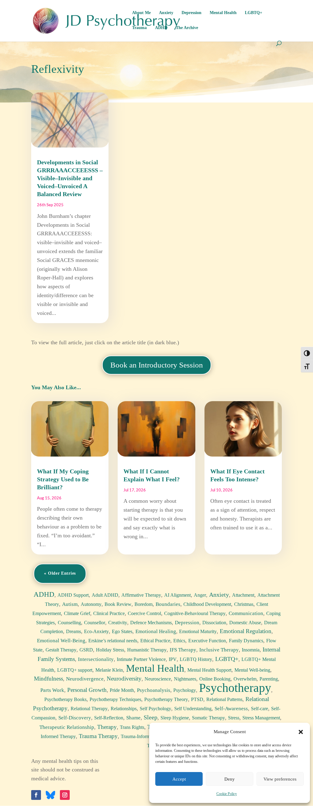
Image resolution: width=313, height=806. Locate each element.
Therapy (107, 727)
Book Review (118, 604)
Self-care (259, 708)
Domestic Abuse (245, 622)
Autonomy (91, 604)
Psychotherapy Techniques (115, 699)
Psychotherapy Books (65, 699)
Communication (246, 613)
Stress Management (261, 717)
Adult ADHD (105, 595)
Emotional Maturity (198, 631)
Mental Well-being (252, 670)
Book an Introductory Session (156, 365)
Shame (133, 718)
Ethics (179, 640)
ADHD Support (73, 595)
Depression (191, 13)
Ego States (122, 631)
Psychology (184, 690)
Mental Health (223, 13)
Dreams (73, 631)
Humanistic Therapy (147, 649)
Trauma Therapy (98, 736)
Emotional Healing (155, 631)
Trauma (139, 28)
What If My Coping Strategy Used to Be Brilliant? (63, 479)
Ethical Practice (155, 640)
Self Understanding (193, 708)
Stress (233, 717)
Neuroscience (158, 678)
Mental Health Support (209, 670)
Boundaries (168, 604)
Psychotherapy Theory (166, 699)
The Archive (187, 28)
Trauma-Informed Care (143, 736)
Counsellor (94, 622)
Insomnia (251, 649)
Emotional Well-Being (61, 641)
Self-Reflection (108, 717)
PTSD (197, 699)
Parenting (269, 678)
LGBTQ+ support (74, 670)
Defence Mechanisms (151, 622)
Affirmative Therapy (141, 595)
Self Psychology (155, 708)
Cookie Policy (226, 794)
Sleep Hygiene (174, 717)
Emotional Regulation (245, 631)
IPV (173, 659)
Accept (179, 779)
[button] (301, 732)
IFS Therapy (183, 650)
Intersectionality (96, 659)
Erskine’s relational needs (112, 640)
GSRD (86, 649)
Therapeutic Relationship (66, 727)
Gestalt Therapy (61, 649)
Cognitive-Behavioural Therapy (195, 613)
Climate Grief (77, 613)
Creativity (117, 622)
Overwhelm (245, 678)
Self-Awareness (231, 708)
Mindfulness (48, 678)
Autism (70, 604)
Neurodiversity (124, 678)
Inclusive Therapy (219, 650)
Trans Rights (132, 727)
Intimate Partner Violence (141, 659)
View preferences (279, 779)
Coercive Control (144, 613)
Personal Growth (87, 690)
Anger (200, 595)
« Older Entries (60, 573)
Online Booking (214, 678)
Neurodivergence (85, 679)
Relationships (124, 708)
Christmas (243, 604)
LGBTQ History (196, 659)
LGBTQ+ (253, 13)
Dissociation (214, 622)
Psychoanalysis (153, 690)
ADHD (161, 28)
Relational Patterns (224, 699)
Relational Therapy (89, 708)
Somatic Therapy (208, 717)
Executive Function (207, 640)
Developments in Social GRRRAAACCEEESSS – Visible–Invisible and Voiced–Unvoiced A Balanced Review (70, 178)
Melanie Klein (109, 670)
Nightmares (185, 678)
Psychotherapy (235, 688)
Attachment (243, 595)
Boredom (143, 604)
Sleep (150, 717)
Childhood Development (207, 604)
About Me (141, 13)
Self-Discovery (74, 718)
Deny (229, 779)
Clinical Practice (109, 613)
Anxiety (166, 13)
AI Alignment (177, 595)
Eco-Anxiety (96, 631)
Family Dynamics (246, 640)
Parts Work (52, 690)
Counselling (69, 622)
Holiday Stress (110, 649)
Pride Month (122, 690)
